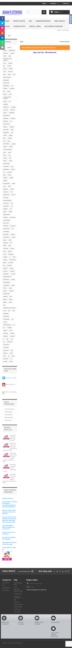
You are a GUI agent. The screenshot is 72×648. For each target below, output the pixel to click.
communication (7, 149)
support (5, 127)
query (9, 152)
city (12, 319)
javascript (5, 234)
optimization (6, 214)
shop (4, 356)
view (12, 350)
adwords (12, 226)
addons (5, 88)
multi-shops (6, 163)
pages (10, 135)
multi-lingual (6, 282)
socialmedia (6, 220)
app (7, 339)
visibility (5, 209)
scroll (11, 353)
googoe (9, 265)
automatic (6, 166)
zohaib (12, 189)
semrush (12, 336)
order (11, 129)
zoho (4, 71)
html (4, 138)
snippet (5, 257)
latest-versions (7, 77)
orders (5, 135)
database (5, 118)
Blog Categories (9, 403)
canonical (5, 350)
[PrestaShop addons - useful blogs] (12, 12)
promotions (6, 228)
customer (5, 248)
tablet (4, 245)
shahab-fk (10, 341)
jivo (4, 327)
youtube (5, 217)
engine (13, 279)
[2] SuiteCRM (8, 414)
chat (10, 158)
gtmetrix (9, 172)
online (13, 183)
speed (5, 158)
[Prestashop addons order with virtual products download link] (6, 455)
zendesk (5, 104)
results (10, 211)
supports (5, 53)
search (13, 237)
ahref (14, 257)
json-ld (13, 194)
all (14, 325)
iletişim (59, 30)
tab (11, 242)
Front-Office (19, 21)
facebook (6, 192)
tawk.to (10, 251)
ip (9, 257)
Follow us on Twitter (10, 378)
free (4, 141)
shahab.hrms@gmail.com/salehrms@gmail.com (40, 589)
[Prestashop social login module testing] (6, 466)
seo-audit (5, 129)
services (12, 110)
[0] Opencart (8, 420)
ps (11, 358)
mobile (9, 47)
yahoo (10, 288)
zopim (5, 50)
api (4, 341)
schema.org (12, 259)
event (9, 74)
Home (6, 21)
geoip (4, 240)
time (11, 296)
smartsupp (6, 231)
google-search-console (7, 97)
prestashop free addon (9, 308)
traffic (11, 361)
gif (12, 85)
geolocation (6, 115)
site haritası (66, 30)
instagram (6, 274)
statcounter (6, 83)
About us (16, 602)
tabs (4, 251)
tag (4, 265)
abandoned (6, 293)
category (5, 242)
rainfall (10, 68)
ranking (12, 53)
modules (12, 271)
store (10, 94)
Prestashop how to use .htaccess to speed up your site (10, 447)
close (4, 254)
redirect (12, 333)
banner (5, 291)
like (9, 310)
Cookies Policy (18, 593)
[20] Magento (8, 412)
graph (4, 211)
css (4, 172)
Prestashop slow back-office (13, 437)
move (4, 310)
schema (5, 353)
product (5, 271)
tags (9, 141)
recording (5, 347)
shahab (5, 180)
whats (10, 299)
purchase (5, 197)
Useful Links (35, 26)
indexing (13, 107)
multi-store (6, 279)
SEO (30, 21)
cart (9, 155)
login (9, 56)
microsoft (6, 203)
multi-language (7, 325)
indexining (6, 169)
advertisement (7, 276)
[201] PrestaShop (9, 409)
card (4, 186)
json (4, 305)
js (3, 339)
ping (4, 175)
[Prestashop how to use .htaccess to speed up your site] (6, 445)
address (12, 127)
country (9, 66)
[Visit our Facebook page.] (2, 18)
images (10, 63)
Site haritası (17, 611)
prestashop (12, 50)
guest (4, 262)
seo (11, 209)
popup (11, 268)
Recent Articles (8, 428)
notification (6, 144)
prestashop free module (7, 59)
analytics (5, 336)
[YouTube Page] (2, 33)
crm (11, 121)
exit (12, 203)
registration (6, 85)
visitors (5, 330)
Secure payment (18, 604)
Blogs (7, 26)
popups (13, 234)
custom (5, 322)
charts (5, 101)
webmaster (6, 319)
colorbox (5, 110)
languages (6, 80)
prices (12, 248)
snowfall (12, 88)
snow (10, 330)
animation (6, 358)
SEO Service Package (54, 26)
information (6, 237)
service (5, 146)
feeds (10, 160)
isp (12, 132)
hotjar (4, 56)
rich (12, 206)
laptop (5, 299)
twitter (5, 94)
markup (10, 138)
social (4, 68)
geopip (5, 259)
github (5, 302)
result (10, 302)
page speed (6, 183)
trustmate (5, 226)
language (10, 254)
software (5, 333)
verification (6, 316)
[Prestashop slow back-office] (6, 437)
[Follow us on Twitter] (2, 23)
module (5, 361)
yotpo (8, 91)
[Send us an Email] (2, 47)
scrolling (12, 118)
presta (5, 112)
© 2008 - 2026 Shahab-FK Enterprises (12, 643)
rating (12, 285)
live (9, 101)
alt (8, 356)
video (9, 186)
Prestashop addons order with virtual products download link (10, 457)
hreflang (5, 121)
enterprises (6, 194)
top (13, 228)
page (13, 356)
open (4, 63)
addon (5, 160)
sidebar (5, 177)
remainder (6, 206)
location (5, 268)
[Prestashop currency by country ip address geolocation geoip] (6, 476)
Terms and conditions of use (17, 597)
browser (10, 71)
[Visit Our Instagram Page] (2, 28)
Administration (43, 21)
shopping (5, 313)
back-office (6, 124)
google (13, 144)
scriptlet (9, 327)
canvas (13, 169)
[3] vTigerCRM (9, 417)
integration (6, 132)
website (5, 296)
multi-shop (6, 344)
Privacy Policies (18, 607)
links (9, 245)
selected (5, 189)
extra (4, 152)
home (4, 155)
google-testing (7, 200)
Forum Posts (19, 26)
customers (13, 217)
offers (5, 288)
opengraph (6, 285)
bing (12, 166)
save (14, 74)
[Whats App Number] (2, 42)
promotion (6, 223)
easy (13, 310)
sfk (4, 91)
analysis (11, 291)
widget (11, 177)
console (13, 274)
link (12, 192)
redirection (6, 107)
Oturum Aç (66, 3)
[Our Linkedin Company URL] (2, 37)
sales (10, 240)
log (4, 66)
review (11, 146)
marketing (11, 112)
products (10, 262)
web (4, 74)
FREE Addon (59, 21)
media (9, 175)
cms (12, 339)
